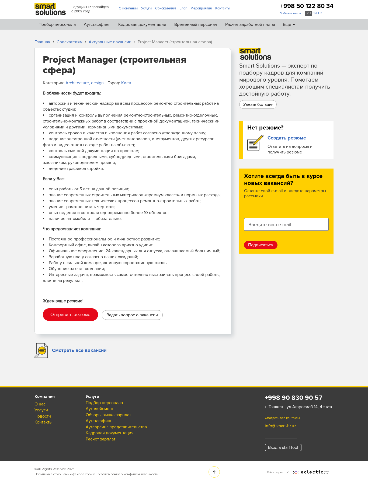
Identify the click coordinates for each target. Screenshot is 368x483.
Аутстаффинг (97, 24)
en (315, 13)
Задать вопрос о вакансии (132, 315)
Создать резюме (287, 138)
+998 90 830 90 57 (293, 398)
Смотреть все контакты (282, 418)
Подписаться (260, 245)
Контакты (222, 8)
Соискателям (165, 8)
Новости (42, 416)
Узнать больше (258, 104)
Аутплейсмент (230, 38)
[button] (290, 13)
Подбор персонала (57, 24)
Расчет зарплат (100, 439)
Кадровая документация (142, 24)
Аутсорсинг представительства (246, 62)
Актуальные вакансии (110, 42)
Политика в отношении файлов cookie (64, 474)
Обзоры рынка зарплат (238, 50)
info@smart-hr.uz (280, 426)
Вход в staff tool (283, 447)
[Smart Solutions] (50, 9)
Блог (183, 8)
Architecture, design (84, 83)
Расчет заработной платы (250, 24)
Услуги (146, 8)
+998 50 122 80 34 (307, 6)
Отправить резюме (70, 314)
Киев (126, 83)
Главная (42, 42)
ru (309, 13)
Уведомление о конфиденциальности (128, 474)
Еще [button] (287, 24)
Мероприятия (201, 8)
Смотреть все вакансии (79, 350)
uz (320, 13)
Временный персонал (195, 24)
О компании (128, 8)
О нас (40, 404)
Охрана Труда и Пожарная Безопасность (255, 74)
